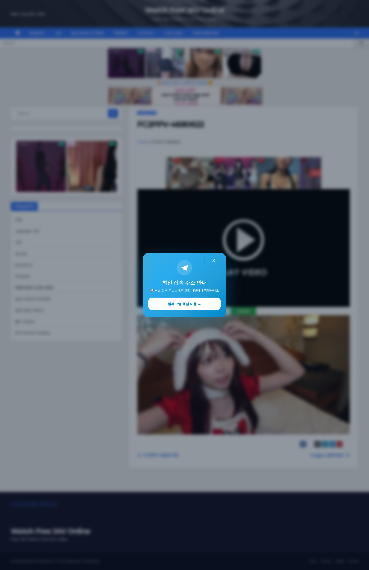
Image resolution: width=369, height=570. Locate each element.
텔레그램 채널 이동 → (184, 303)
